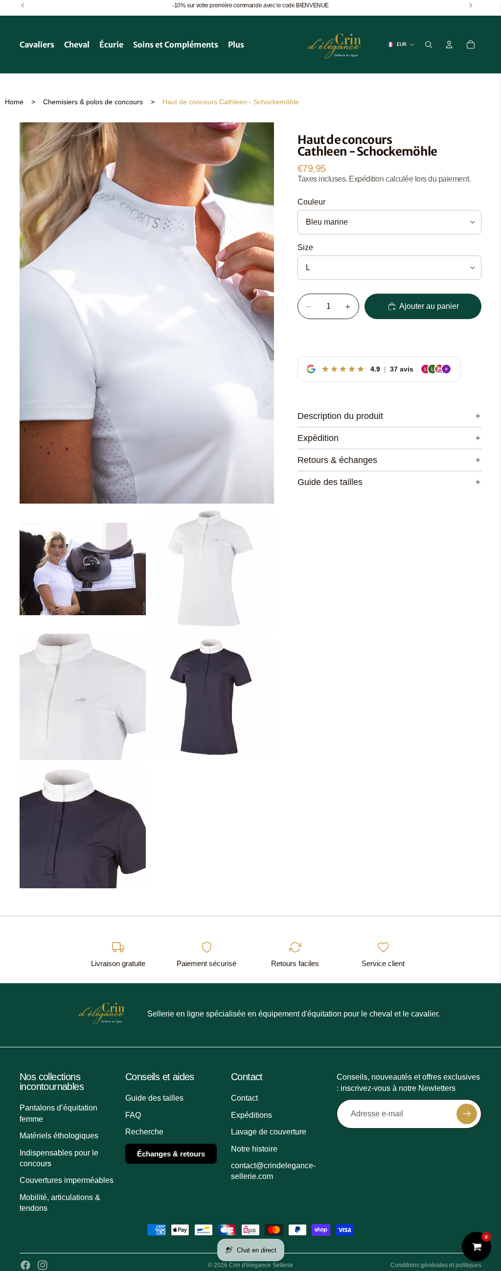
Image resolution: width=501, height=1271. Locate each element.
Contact (244, 1098)
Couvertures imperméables (67, 1180)
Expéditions (251, 1114)
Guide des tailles (330, 482)
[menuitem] (236, 44)
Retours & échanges (337, 460)
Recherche (144, 1132)
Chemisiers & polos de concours (93, 102)
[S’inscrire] (466, 1114)
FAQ (133, 1114)
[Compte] (449, 44)
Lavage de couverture (268, 1132)
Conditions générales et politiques (435, 1265)
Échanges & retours (171, 1153)
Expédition (318, 438)
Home (14, 102)
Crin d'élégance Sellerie (261, 1265)
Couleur (311, 202)
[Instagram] (42, 1265)
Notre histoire (254, 1148)
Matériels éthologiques (59, 1136)
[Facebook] (25, 1265)
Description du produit (340, 416)
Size (305, 247)
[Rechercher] (428, 44)
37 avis (401, 369)
